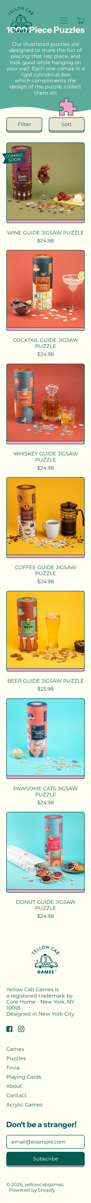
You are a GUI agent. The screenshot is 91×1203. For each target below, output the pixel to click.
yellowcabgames (44, 1184)
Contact (16, 1095)
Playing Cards (23, 1077)
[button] (24, 124)
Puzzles (16, 1058)
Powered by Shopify (32, 1190)
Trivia (13, 1068)
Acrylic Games (24, 1105)
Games (15, 1049)
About (14, 1086)
